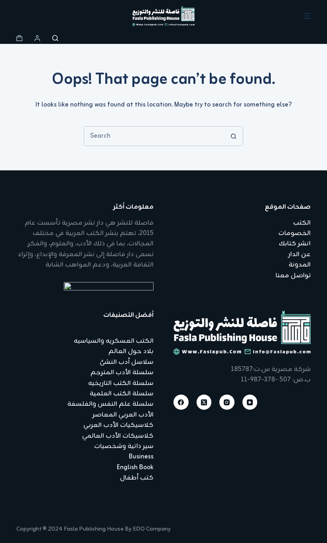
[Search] (55, 38)
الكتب (302, 223)
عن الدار (299, 254)
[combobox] (154, 136)
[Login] (37, 38)
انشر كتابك (295, 244)
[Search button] (233, 136)
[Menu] (307, 16)
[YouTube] (250, 402)
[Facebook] (181, 402)
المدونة (300, 265)
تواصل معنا (293, 276)
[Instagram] (226, 402)
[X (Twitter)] (204, 402)
